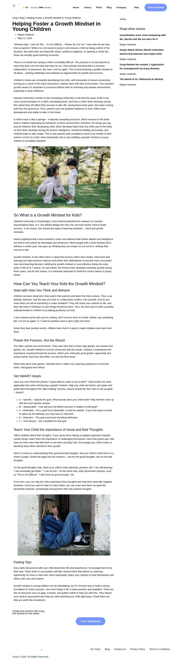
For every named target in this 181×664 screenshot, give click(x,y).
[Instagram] (21, 650)
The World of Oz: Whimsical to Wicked (141, 79)
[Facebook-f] (14, 650)
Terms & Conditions (159, 649)
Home (76, 7)
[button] (121, 23)
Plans (99, 7)
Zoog (15, 18)
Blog (109, 7)
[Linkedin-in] (35, 650)
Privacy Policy (137, 649)
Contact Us (120, 649)
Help (136, 7)
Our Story (95, 649)
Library (87, 7)
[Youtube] (28, 650)
